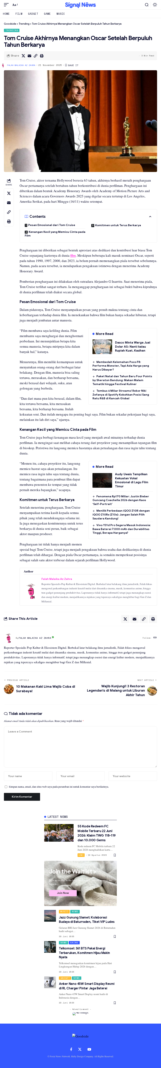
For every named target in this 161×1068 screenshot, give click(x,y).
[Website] (155, 638)
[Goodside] (80, 5)
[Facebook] (71, 1049)
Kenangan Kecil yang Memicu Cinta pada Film (55, 233)
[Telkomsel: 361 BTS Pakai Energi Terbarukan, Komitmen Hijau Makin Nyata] (50, 947)
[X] (79, 1049)
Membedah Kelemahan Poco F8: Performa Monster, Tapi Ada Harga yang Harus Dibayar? (120, 365)
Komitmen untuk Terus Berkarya (118, 225)
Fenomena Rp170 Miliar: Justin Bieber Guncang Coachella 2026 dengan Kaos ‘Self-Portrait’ (120, 500)
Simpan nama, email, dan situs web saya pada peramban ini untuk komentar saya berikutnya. (59, 786)
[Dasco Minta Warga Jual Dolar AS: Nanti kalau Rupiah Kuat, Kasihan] (102, 346)
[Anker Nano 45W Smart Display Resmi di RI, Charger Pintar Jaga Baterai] (50, 982)
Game (81, 855)
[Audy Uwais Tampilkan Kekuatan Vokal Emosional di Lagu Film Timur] (102, 480)
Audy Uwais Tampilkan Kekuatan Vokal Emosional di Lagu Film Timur (131, 480)
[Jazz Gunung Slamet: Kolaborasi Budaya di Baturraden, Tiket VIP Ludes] (50, 916)
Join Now (63, 893)
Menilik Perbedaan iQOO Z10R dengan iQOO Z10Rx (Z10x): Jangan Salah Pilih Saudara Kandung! (121, 514)
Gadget (65, 978)
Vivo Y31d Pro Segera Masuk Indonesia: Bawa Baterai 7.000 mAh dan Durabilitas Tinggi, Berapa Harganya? (121, 528)
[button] (7, 4)
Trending (11, 30)
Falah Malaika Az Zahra (21, 65)
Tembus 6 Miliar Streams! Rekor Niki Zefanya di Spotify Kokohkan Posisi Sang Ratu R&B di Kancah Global (120, 394)
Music (64, 911)
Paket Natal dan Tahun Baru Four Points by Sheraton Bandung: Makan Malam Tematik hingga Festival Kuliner (122, 380)
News (75, 911)
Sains (74, 942)
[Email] (29, 56)
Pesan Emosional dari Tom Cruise (51, 225)
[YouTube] (89, 1049)
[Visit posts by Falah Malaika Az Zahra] (9, 638)
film (73, 255)
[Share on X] (23, 56)
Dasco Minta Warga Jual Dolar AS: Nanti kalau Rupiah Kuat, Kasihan (132, 346)
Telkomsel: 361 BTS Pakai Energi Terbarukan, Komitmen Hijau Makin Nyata (84, 953)
